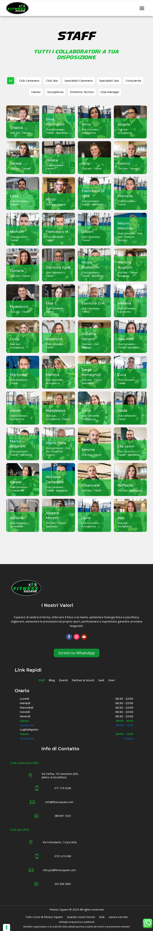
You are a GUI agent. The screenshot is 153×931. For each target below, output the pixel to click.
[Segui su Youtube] (84, 637)
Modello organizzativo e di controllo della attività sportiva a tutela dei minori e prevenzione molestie (76, 926)
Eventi (63, 680)
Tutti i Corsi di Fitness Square (44, 917)
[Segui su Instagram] (76, 637)
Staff (41, 680)
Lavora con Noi (118, 917)
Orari (111, 680)
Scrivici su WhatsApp (76, 652)
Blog (52, 680)
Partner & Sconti (83, 680)
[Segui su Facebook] (69, 637)
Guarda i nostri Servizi (81, 917)
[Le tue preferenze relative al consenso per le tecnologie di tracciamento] (6, 927)
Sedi (101, 680)
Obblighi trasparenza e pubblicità (76, 922)
